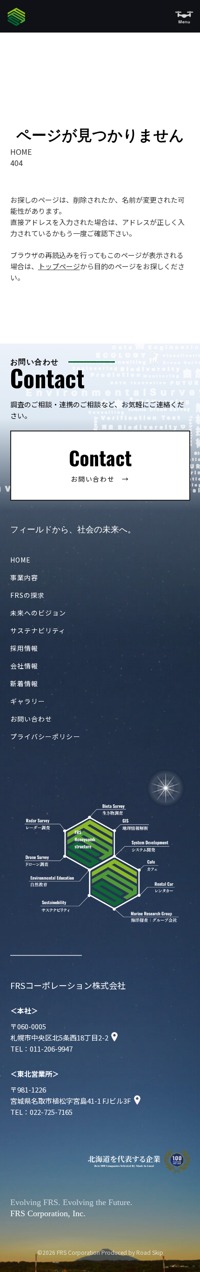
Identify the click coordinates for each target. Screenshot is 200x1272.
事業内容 (24, 577)
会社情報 (24, 665)
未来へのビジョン (38, 612)
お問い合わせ (31, 718)
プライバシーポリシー (45, 736)
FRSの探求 (27, 595)
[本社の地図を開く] (114, 1037)
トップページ (59, 266)
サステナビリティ (38, 630)
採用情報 (24, 648)
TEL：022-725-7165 (41, 1112)
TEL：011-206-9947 (41, 1048)
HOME (20, 559)
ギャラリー (28, 701)
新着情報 (24, 683)
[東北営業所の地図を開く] (137, 1101)
